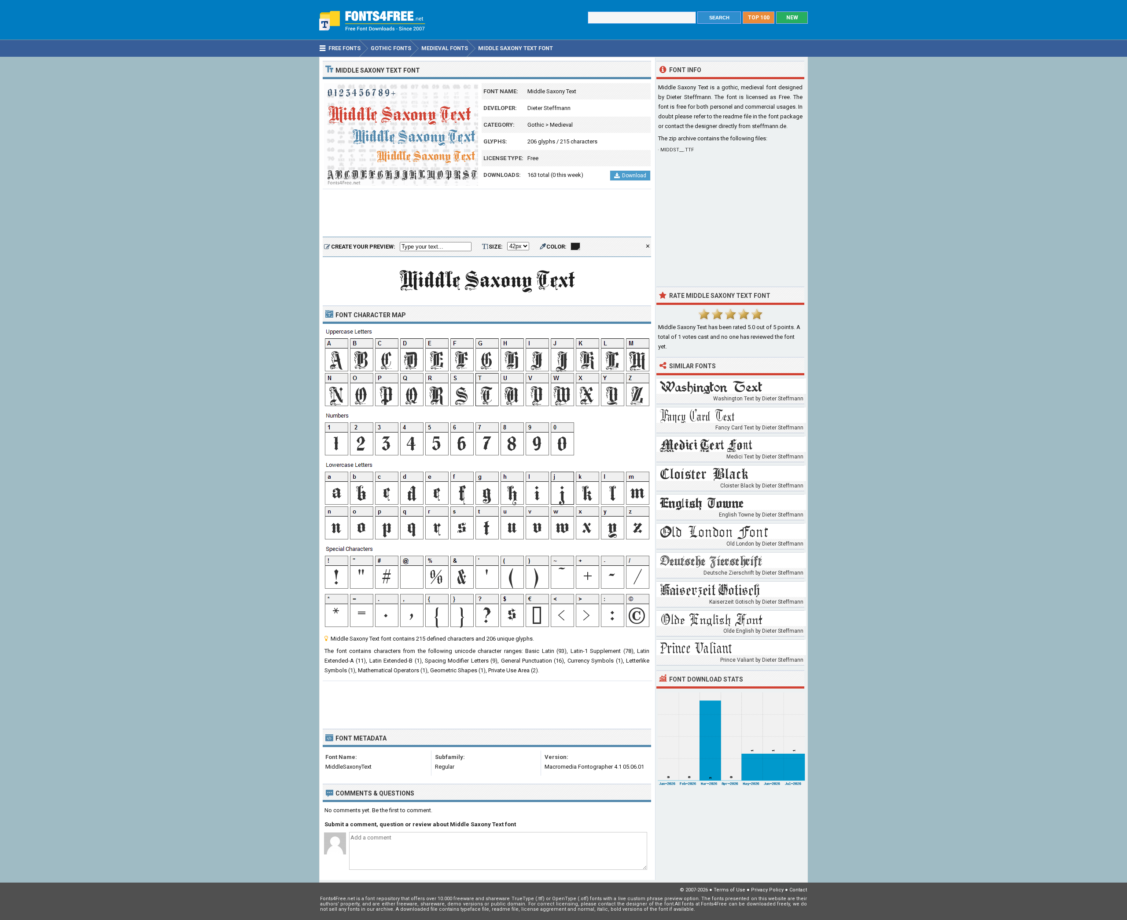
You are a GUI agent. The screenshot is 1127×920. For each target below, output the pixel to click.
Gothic (535, 124)
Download (634, 175)
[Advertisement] (487, 213)
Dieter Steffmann (549, 108)
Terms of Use (729, 890)
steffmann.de (769, 126)
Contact (798, 890)
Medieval (561, 124)
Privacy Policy (767, 890)
